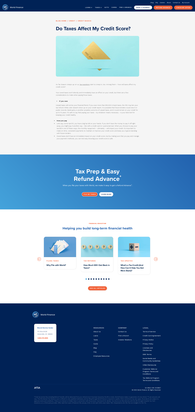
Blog (152, 2)
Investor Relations (125, 340)
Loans (95, 336)
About (169, 2)
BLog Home (61, 21)
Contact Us (176, 2)
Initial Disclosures (149, 365)
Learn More (106, 194)
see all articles (97, 288)
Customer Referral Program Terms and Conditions (150, 371)
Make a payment (143, 7)
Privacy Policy (148, 344)
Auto (106, 7)
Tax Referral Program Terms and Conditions (151, 379)
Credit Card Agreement (152, 336)
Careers (162, 2)
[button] (88, 7)
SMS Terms (147, 354)
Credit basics (84, 21)
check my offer (183, 7)
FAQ (156, 2)
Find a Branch (125, 7)
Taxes (97, 7)
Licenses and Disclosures (148, 349)
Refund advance (163, 7)
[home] (13, 7)
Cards (114, 7)
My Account (186, 2)
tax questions (85, 84)
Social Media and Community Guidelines (151, 359)
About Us (97, 332)
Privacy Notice (148, 340)
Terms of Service (149, 332)
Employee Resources (101, 356)
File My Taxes (90, 194)
